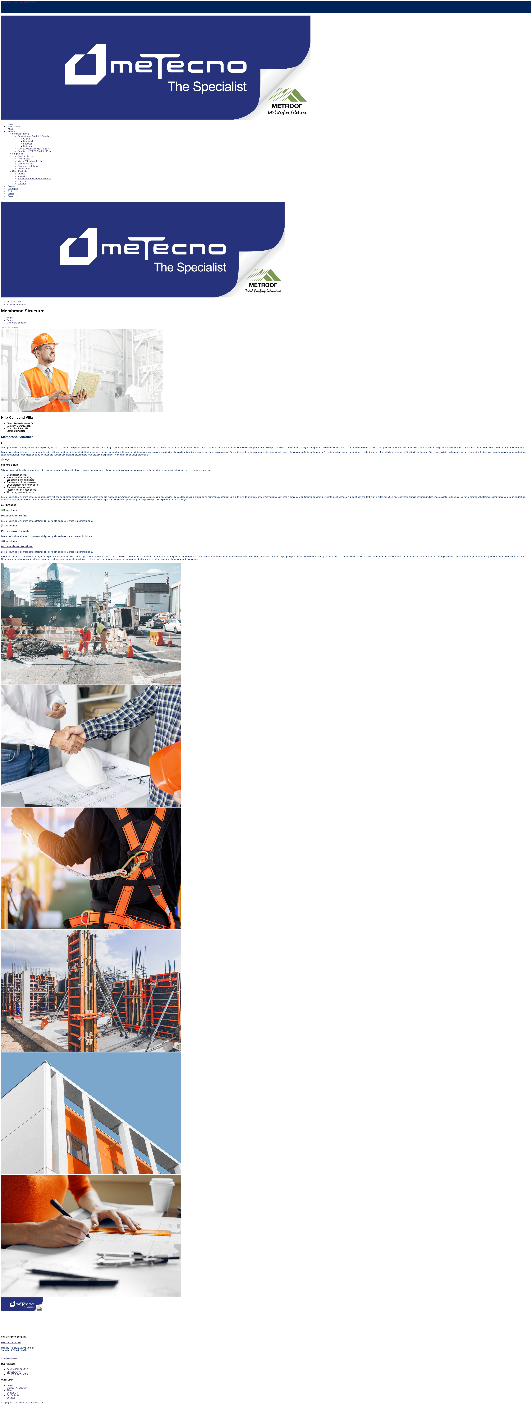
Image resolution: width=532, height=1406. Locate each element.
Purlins (21, 173)
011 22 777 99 (31, 2)
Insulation (22, 176)
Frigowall (27, 144)
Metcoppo (28, 146)
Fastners (22, 183)
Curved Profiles (25, 164)
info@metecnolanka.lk (12, 2)
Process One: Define (14, 515)
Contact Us (12, 196)
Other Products (19, 171)
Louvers (22, 181)
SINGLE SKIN (14, 1372)
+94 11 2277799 (11, 1342)
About (9, 1390)
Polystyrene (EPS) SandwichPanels (35, 151)
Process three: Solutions (17, 546)
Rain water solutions (28, 166)
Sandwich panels (20, 134)
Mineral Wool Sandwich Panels (33, 149)
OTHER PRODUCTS (17, 1374)
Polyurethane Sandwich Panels (33, 136)
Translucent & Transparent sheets (34, 178)
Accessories (24, 168)
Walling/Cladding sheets (30, 161)
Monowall (28, 141)
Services (11, 1398)
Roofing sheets (25, 156)
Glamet (26, 139)
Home (10, 1385)
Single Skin (18, 154)
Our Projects (13, 1395)
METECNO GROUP (17, 1388)
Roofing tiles (24, 159)
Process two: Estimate (15, 531)
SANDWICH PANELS (17, 1369)
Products (11, 131)
